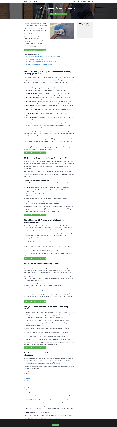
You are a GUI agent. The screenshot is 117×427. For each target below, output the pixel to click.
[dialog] (58, 423)
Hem (74, 1)
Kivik (27, 385)
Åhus (27, 389)
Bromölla (28, 378)
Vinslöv (27, 387)
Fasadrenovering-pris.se (30, 1)
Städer (78, 1)
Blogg (89, 1)
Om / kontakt (84, 1)
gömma (37, 54)
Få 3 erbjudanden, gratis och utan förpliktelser (58, 13)
